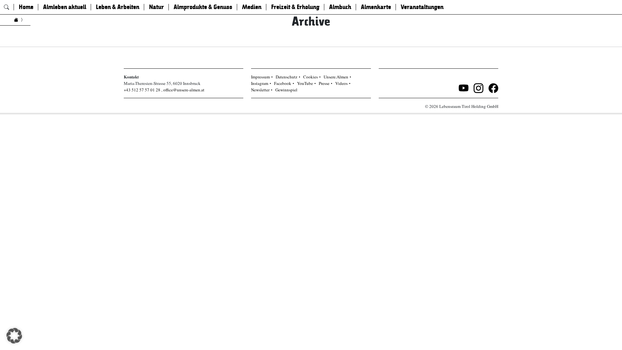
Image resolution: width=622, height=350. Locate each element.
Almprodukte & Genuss (203, 7)
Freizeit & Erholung (295, 7)
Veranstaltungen (422, 7)
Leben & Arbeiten (117, 7)
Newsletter (260, 90)
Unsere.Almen (336, 77)
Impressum (260, 77)
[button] (14, 335)
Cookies (310, 77)
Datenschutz (286, 77)
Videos (341, 83)
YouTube (305, 83)
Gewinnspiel (286, 90)
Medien (251, 7)
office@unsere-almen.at (183, 90)
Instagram (259, 83)
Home (26, 7)
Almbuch (340, 7)
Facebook (282, 83)
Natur (156, 7)
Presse (324, 83)
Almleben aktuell (64, 7)
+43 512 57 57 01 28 (142, 90)
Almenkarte (376, 7)
